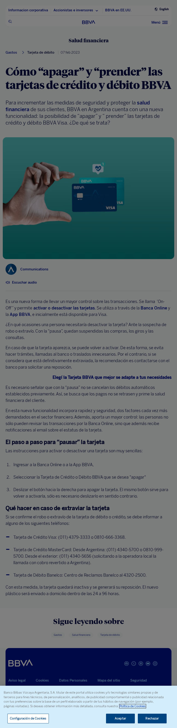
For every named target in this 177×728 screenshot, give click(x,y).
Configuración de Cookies (28, 718)
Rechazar (152, 718)
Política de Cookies (133, 706)
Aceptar (120, 718)
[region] (88, 707)
